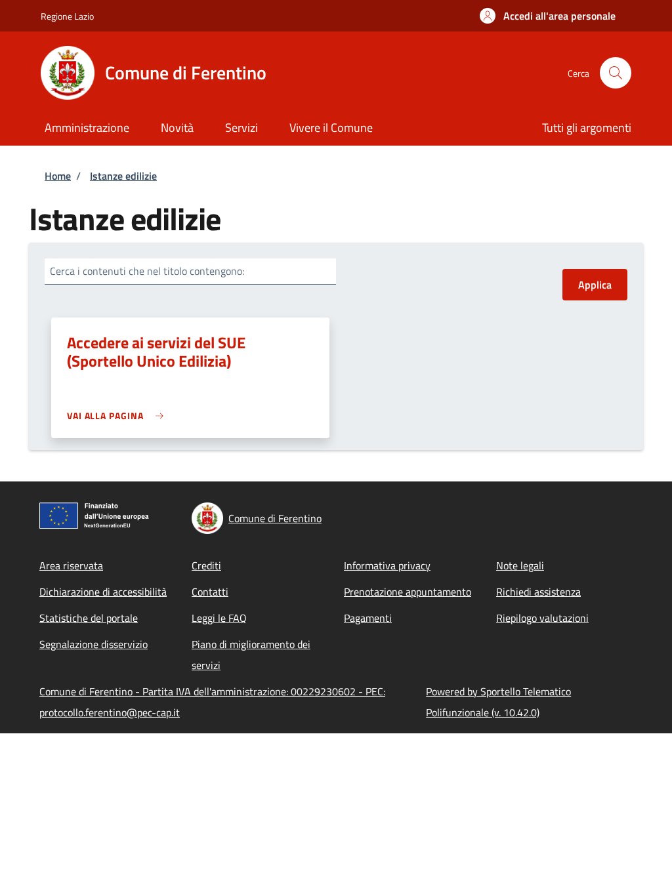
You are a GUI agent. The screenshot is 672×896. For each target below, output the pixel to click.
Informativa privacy (387, 565)
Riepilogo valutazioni (542, 618)
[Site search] (615, 73)
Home (58, 176)
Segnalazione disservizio (93, 644)
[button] (547, 15)
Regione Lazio (67, 16)
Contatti (210, 592)
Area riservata (71, 565)
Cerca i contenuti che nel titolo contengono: (147, 271)
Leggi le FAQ (219, 618)
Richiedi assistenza (538, 592)
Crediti (206, 565)
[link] (118, 415)
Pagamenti (368, 618)
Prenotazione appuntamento (407, 592)
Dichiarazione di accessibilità (103, 592)
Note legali (520, 565)
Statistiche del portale (88, 618)
